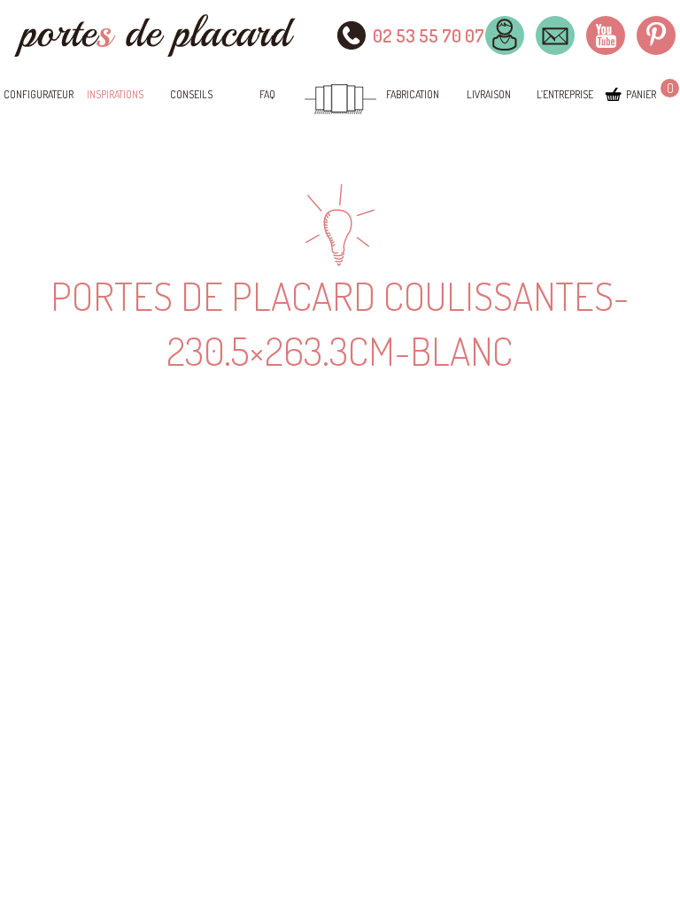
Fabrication (412, 94)
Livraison (489, 94)
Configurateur (38, 94)
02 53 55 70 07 (428, 35)
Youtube (605, 35)
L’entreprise (565, 94)
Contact (555, 35)
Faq (267, 94)
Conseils (191, 94)
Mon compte (504, 35)
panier (641, 94)
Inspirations (115, 94)
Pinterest (656, 35)
